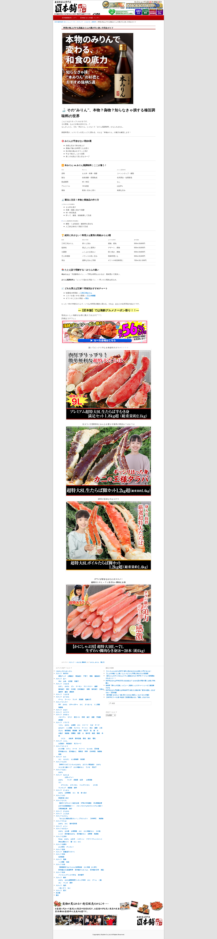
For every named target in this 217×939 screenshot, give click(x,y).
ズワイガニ (64, 785)
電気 (94, 738)
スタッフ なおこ (61, 769)
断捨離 (75, 730)
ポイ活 (95, 785)
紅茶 (81, 780)
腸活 (66, 692)
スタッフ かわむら (62, 714)
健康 (95, 686)
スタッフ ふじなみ (62, 813)
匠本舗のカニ (81, 834)
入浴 (100, 728)
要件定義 (78, 738)
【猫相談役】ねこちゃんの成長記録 (70, 867)
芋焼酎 (98, 717)
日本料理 (93, 751)
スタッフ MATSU (62, 673)
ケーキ (75, 749)
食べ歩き (84, 793)
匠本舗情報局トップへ (69, 18)
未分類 (58, 893)
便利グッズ (62, 676)
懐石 (67, 689)
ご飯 (100, 880)
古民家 (70, 681)
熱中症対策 (73, 823)
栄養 (88, 689)
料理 (83, 717)
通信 (84, 738)
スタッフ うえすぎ (62, 694)
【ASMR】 (93, 818)
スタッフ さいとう (62, 746)
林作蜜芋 (81, 875)
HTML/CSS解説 (86, 803)
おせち (67, 686)
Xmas (60, 839)
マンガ (65, 883)
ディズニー (70, 847)
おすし (60, 686)
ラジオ (88, 767)
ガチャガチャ (73, 704)
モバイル (77, 728)
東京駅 (82, 759)
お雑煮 (73, 725)
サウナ (70, 717)
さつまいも (88, 704)
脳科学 (60, 692)
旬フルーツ (77, 743)
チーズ (97, 725)
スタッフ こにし (62, 741)
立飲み (101, 689)
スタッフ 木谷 (60, 864)
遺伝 (57, 895)
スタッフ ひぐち (61, 800)
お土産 (67, 831)
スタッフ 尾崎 (61, 859)
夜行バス (77, 717)
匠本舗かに (73, 751)
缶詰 (67, 862)
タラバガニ (74, 785)
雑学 (75, 788)
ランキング (62, 788)
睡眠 (98, 733)
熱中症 (88, 733)
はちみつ (61, 728)
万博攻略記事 (62, 808)
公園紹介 (71, 676)
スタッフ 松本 (60, 872)
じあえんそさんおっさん (64, 671)
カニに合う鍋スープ (65, 767)
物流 (93, 733)
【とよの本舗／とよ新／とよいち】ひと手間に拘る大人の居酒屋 (127, 673)
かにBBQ (61, 847)
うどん (60, 725)
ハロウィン (80, 839)
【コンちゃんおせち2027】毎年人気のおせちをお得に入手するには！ (128, 671)
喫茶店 (80, 751)
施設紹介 (97, 676)
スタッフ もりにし (62, 816)
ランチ (75, 699)
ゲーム (60, 699)
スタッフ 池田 (61, 885)
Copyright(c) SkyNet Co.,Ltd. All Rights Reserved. (108, 934)
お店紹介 (61, 743)
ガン (72, 686)
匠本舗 (96, 749)
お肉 (64, 681)
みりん (92, 662)
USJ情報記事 (97, 803)
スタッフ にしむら (62, 790)
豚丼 (71, 883)
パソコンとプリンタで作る (67, 875)
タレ (59, 883)
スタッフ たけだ (61, 762)
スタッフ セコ (61, 757)
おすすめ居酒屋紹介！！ (66, 806)
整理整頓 (68, 730)
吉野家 (90, 834)
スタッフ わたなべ (62, 828)
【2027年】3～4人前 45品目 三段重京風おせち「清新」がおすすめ (128, 697)
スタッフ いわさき (75, 662)
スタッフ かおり (62, 710)
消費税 (73, 733)
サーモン (79, 686)
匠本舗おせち (62, 751)
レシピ (60, 834)
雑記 (102, 870)
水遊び (60, 733)
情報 (91, 676)
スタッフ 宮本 (60, 854)
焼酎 (93, 717)
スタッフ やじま (61, 821)
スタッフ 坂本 (60, 849)
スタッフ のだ (60, 795)
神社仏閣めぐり (63, 842)
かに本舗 (61, 749)
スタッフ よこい (62, 826)
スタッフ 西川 (61, 890)
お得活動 (89, 780)
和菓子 (76, 681)
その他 (98, 831)
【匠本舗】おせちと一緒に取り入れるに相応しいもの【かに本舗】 (128, 695)
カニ (59, 759)
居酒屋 (81, 699)
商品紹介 (78, 676)
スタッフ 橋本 (61, 877)
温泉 (59, 754)
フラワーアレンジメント (94, 839)
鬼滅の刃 (88, 699)
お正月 (73, 839)
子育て (85, 676)
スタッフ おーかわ (62, 697)
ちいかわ (90, 749)
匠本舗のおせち (70, 834)
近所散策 (61, 857)
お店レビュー (69, 777)
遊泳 (89, 738)
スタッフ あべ (61, 678)
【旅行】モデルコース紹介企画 (68, 803)
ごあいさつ (62, 888)
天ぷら (60, 730)
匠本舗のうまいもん (81, 870)
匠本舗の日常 (94, 870)
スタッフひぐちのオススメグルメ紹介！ (90, 806)
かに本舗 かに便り (90, 867)
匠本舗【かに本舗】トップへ (89, 18)
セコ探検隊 (74, 759)
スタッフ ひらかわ (62, 811)
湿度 (78, 733)
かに (81, 704)
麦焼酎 (60, 720)
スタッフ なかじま (62, 775)
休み (91, 728)
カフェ (68, 749)
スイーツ (85, 725)
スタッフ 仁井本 (61, 836)
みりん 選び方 (100, 662)
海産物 (60, 707)
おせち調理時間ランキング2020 (75, 880)
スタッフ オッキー (62, 702)
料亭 (86, 751)
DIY (59, 704)
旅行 (88, 717)
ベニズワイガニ (84, 785)
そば (91, 725)
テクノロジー (88, 686)
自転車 (71, 738)
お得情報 (68, 793)
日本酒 (73, 689)
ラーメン (68, 699)
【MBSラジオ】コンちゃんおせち (69, 764)
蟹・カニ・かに (76, 842)
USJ (59, 681)
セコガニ (66, 759)
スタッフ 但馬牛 (61, 844)
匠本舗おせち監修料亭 (65, 870)
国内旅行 (61, 689)
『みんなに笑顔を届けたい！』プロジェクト (73, 818)
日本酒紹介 (81, 689)
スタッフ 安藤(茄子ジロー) (65, 852)
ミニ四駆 (97, 704)
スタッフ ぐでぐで (62, 722)
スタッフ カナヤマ (62, 712)
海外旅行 (94, 689)
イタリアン (62, 717)
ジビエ (63, 738)
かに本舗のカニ (79, 767)
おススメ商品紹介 (88, 764)
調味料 (84, 662)
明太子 (86, 730)
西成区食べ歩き (63, 798)
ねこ (69, 888)
